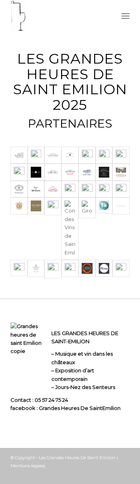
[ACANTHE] (19, 172)
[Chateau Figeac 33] (87, 155)
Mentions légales (27, 465)
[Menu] (125, 16)
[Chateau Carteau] (36, 172)
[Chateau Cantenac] (52, 155)
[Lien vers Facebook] (124, 474)
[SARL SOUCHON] (36, 205)
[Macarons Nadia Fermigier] (19, 205)
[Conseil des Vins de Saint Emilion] (70, 228)
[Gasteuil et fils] (121, 268)
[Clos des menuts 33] (36, 189)
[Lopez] (121, 189)
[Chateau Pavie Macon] (19, 189)
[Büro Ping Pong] (104, 268)
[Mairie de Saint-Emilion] (52, 206)
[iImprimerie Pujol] (87, 189)
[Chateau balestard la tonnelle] (36, 155)
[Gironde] (87, 207)
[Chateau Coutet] (52, 172)
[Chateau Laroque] (52, 269)
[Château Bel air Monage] (19, 155)
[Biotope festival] (104, 205)
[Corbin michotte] (70, 189)
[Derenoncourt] (70, 268)
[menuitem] (125, 16)
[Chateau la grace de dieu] (87, 172)
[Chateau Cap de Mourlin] (36, 268)
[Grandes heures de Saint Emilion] (58, 15)
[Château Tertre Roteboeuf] (19, 268)
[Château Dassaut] (121, 155)
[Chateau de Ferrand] (104, 155)
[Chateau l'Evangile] (104, 172)
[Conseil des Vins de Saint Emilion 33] (52, 189)
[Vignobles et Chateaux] (87, 268)
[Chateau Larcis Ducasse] (70, 172)
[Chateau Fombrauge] (121, 172)
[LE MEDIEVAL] (104, 189)
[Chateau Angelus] (70, 155)
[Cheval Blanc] (121, 205)
